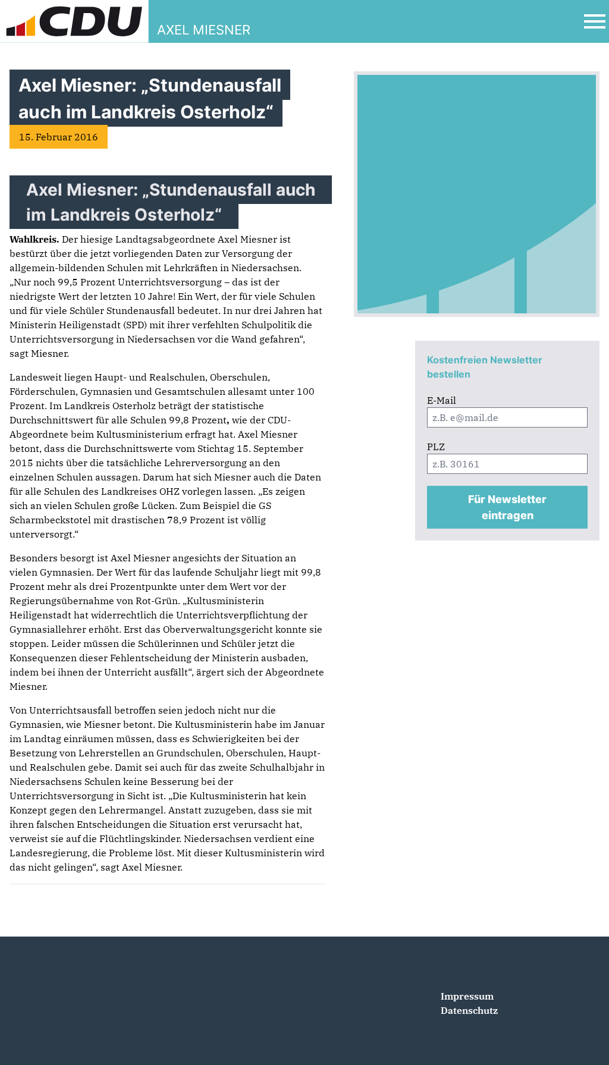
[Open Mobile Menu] (594, 21)
